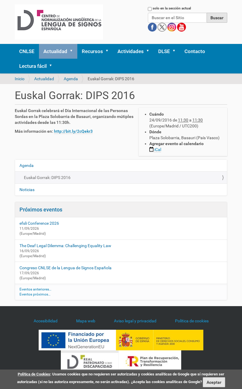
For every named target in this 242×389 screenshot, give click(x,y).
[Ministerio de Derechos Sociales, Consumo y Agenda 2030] (159, 339)
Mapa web (85, 321)
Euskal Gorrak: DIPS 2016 (47, 177)
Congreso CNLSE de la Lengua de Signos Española (65, 267)
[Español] (59, 22)
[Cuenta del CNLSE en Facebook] (153, 26)
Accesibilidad (46, 321)
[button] (73, 51)
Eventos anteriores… (35, 289)
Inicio (19, 78)
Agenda (71, 78)
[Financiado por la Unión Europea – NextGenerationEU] (77, 339)
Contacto (194, 51)
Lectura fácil (33, 66)
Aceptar (214, 382)
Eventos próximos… (34, 294)
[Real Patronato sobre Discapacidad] (90, 360)
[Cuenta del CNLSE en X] (162, 26)
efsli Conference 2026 (39, 223)
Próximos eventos (40, 209)
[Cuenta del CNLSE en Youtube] (181, 26)
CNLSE (27, 51)
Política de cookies (192, 321)
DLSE (164, 51)
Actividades (130, 51)
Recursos (92, 51)
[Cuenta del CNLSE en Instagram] (172, 26)
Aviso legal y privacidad (135, 321)
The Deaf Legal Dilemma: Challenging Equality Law (65, 245)
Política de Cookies (34, 374)
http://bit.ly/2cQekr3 (73, 131)
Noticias (27, 189)
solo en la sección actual (172, 8)
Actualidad (55, 51)
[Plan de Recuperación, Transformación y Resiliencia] (150, 360)
